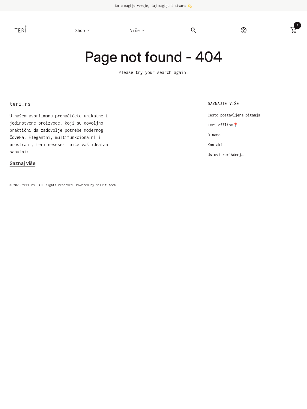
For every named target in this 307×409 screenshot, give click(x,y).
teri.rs (20, 104)
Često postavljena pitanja (234, 115)
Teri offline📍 (223, 125)
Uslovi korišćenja (225, 154)
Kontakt (215, 145)
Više (138, 31)
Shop (83, 31)
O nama (214, 135)
